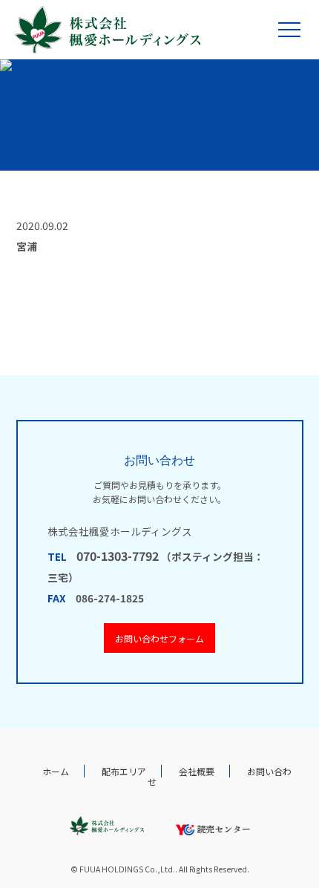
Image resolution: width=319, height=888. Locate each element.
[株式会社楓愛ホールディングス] (107, 29)
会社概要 (196, 771)
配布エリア (124, 771)
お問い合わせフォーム (159, 638)
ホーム (55, 771)
